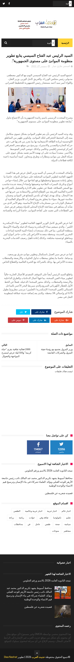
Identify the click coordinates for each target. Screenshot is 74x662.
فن (29, 524)
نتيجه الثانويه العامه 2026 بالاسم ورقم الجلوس (49, 470)
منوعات (55, 531)
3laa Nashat (10, 657)
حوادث (32, 517)
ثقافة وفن (44, 517)
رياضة (21, 517)
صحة (57, 524)
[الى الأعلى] (37, 653)
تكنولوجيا (57, 517)
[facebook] (9, 3)
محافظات (18, 524)
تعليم (68, 517)
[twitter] (3, 3)
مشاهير (67, 531)
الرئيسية (65, 43)
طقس (47, 524)
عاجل (37, 524)
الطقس (16, 511)
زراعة (11, 517)
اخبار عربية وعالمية (33, 511)
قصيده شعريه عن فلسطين (59, 493)
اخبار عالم (66, 511)
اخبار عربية (52, 511)
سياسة (67, 524)
